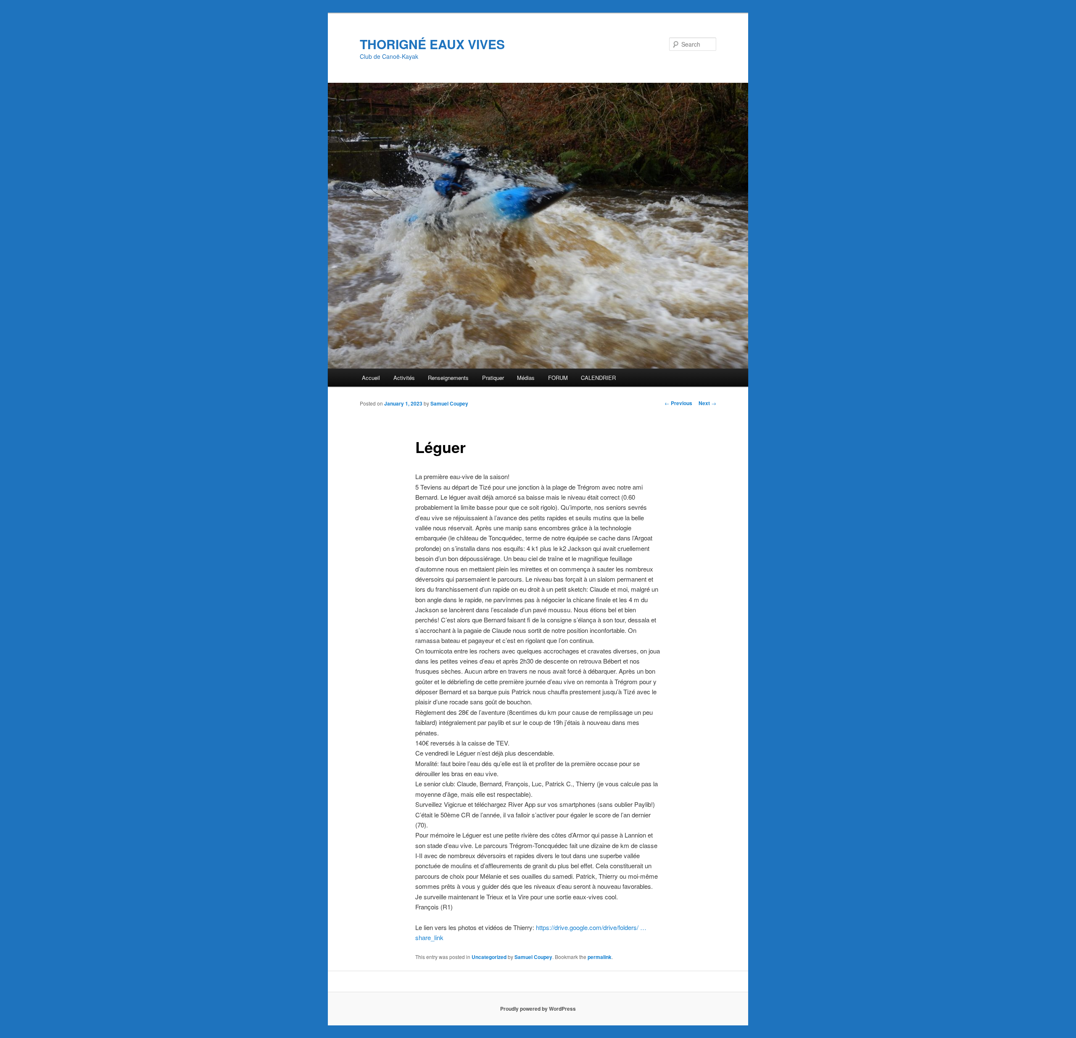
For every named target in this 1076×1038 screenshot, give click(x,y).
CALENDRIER (598, 378)
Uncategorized (489, 957)
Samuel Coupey (449, 403)
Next (707, 403)
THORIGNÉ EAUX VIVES (432, 44)
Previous (678, 403)
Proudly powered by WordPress (538, 1008)
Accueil (371, 378)
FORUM (558, 378)
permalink (600, 957)
